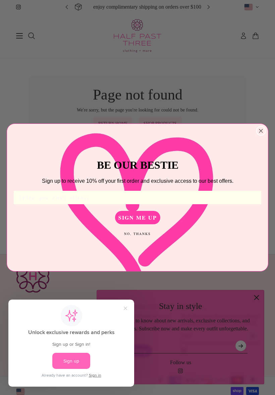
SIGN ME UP (137, 217)
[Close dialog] (261, 131)
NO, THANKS (137, 233)
